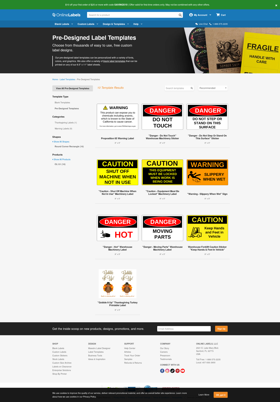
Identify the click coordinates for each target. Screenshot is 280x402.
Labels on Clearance (61, 366)
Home (55, 79)
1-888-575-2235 (220, 23)
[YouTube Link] (183, 370)
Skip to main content (10, 2)
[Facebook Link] (162, 370)
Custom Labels (86, 24)
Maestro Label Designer (99, 348)
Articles (127, 351)
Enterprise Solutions (61, 370)
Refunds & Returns (133, 362)
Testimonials (166, 359)
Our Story (164, 348)
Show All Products (61, 159)
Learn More (203, 394)
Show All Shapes (61, 141)
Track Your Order (132, 355)
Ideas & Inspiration (96, 359)
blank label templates (114, 61)
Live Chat (203, 24)
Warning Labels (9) (63, 128)
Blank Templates (62, 102)
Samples (128, 359)
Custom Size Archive (61, 362)
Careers (164, 351)
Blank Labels (62, 24)
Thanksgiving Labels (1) (66, 122)
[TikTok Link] (172, 370)
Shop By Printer (59, 373)
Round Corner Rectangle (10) (69, 146)
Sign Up (221, 328)
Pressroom (165, 355)
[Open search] (180, 15)
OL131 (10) (60, 164)
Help (136, 24)
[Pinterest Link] (177, 370)
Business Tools (95, 355)
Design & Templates (114, 24)
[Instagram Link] (167, 370)
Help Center (129, 348)
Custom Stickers (59, 355)
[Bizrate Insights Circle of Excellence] (156, 385)
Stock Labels (58, 359)
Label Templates (67, 79)
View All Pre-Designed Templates (72, 88)
